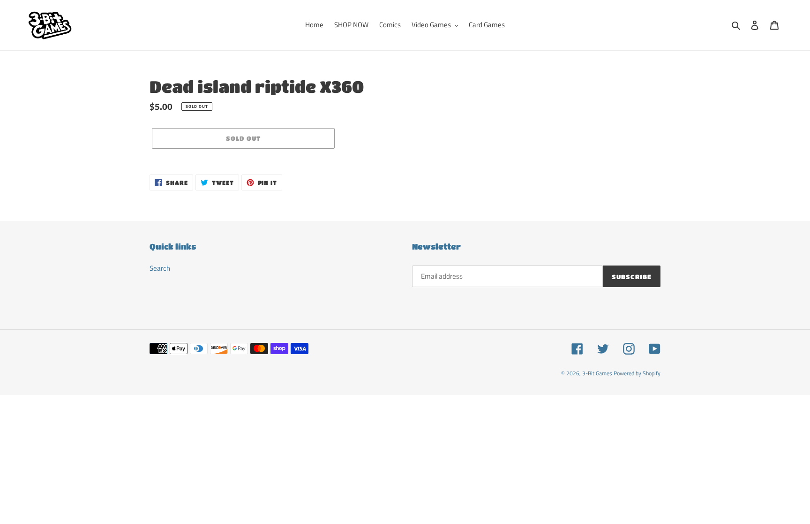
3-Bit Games (597, 373)
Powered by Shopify (637, 373)
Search (160, 268)
